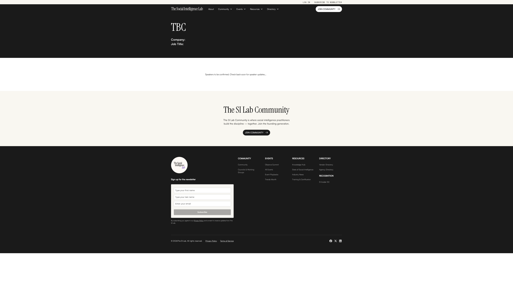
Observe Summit (272, 164)
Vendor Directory (326, 164)
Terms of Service (227, 241)
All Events (269, 169)
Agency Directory (326, 169)
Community (243, 164)
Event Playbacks (271, 174)
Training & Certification (301, 179)
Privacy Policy (199, 221)
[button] (225, 9)
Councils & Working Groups (246, 170)
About (211, 9)
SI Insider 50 (324, 182)
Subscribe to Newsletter (328, 2)
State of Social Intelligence (302, 169)
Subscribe (202, 212)
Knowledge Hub (298, 164)
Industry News (298, 174)
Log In (306, 2)
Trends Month (270, 179)
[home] (187, 9)
